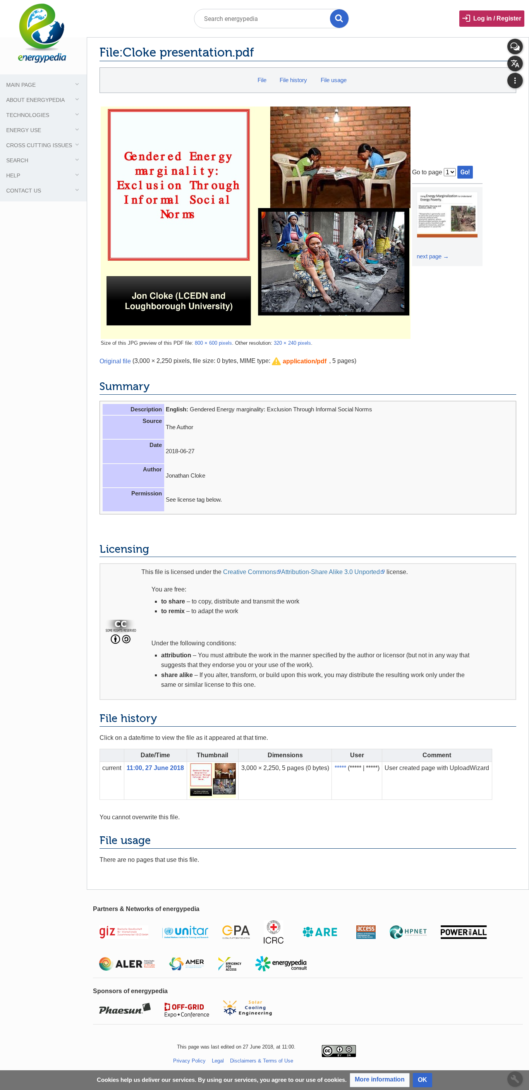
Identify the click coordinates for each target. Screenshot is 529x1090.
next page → (433, 256)
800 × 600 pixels (213, 343)
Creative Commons (249, 572)
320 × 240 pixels (292, 343)
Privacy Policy (189, 1061)
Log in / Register (497, 18)
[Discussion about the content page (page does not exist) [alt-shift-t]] (515, 46)
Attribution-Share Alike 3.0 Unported (330, 572)
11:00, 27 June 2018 (155, 768)
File (262, 80)
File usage (334, 80)
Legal (218, 1061)
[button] (299, 361)
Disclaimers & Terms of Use (261, 1061)
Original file (115, 361)
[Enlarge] (424, 245)
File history (293, 80)
